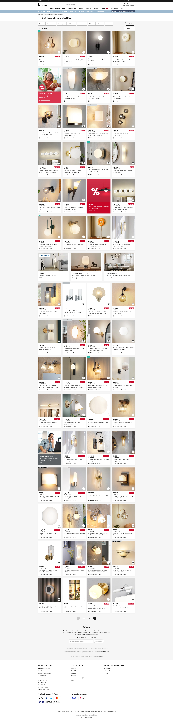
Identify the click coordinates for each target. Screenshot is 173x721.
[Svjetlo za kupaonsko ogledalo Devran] (123, 595)
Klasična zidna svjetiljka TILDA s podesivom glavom (72, 423)
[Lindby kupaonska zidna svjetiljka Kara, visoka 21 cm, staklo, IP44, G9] (98, 521)
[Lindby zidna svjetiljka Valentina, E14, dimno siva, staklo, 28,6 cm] (123, 521)
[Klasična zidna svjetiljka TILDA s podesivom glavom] (74, 411)
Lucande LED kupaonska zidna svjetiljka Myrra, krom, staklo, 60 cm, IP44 (49, 171)
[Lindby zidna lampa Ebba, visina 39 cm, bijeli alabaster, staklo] (74, 558)
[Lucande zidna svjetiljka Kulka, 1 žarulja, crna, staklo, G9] (123, 484)
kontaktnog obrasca (105, 651)
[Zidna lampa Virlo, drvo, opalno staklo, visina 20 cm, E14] (74, 233)
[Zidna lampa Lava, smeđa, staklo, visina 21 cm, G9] (49, 48)
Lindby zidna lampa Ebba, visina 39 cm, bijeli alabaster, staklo (74, 570)
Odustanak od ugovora (44, 668)
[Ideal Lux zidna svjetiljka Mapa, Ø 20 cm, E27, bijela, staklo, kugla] (123, 337)
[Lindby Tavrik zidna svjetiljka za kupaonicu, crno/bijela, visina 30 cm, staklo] (74, 374)
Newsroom (73, 673)
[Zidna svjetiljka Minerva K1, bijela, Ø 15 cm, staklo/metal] (74, 48)
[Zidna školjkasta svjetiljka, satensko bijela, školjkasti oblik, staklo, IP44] (98, 300)
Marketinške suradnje (76, 671)
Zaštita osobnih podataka (110, 671)
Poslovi (72, 680)
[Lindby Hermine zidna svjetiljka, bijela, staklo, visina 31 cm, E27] (74, 85)
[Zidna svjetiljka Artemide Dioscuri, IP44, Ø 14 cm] (98, 411)
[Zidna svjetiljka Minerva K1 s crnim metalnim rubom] (123, 85)
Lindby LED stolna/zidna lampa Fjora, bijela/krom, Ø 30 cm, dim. (122, 60)
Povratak (40, 678)
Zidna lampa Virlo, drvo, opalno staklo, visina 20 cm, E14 (73, 245)
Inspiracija (73, 675)
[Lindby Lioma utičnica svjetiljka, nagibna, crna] (49, 196)
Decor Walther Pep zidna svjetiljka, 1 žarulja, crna (97, 59)
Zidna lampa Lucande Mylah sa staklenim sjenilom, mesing (74, 534)
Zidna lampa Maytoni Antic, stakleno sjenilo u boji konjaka (73, 460)
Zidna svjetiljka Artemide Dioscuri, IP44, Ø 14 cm (98, 423)
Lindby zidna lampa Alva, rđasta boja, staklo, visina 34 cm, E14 (73, 208)
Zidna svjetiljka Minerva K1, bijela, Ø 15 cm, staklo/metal (73, 60)
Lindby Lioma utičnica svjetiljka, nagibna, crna (49, 208)
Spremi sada (92, 210)
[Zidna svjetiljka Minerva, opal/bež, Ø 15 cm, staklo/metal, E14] (98, 159)
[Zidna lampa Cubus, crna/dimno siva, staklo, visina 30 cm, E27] (123, 300)
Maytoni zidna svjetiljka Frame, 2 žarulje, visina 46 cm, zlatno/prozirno (98, 496)
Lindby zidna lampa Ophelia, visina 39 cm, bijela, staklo (122, 171)
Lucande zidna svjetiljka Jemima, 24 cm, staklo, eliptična (74, 349)
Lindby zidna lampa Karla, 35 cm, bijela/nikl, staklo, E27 (72, 134)
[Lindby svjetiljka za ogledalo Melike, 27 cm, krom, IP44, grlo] (74, 484)
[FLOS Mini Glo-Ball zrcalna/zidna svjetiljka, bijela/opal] (49, 521)
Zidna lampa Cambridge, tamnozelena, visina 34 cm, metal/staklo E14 (49, 245)
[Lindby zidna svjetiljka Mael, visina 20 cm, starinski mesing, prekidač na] (98, 558)
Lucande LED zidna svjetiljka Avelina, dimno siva (122, 386)
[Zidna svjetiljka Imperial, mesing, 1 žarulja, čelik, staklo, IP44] (123, 448)
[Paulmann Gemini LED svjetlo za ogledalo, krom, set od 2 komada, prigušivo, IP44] (74, 300)
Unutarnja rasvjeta (43, 14)
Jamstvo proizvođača (43, 689)
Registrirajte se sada (44, 100)
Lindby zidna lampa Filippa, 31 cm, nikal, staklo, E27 (49, 497)
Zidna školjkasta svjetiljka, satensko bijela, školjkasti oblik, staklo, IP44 (97, 312)
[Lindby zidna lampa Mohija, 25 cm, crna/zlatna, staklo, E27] (98, 85)
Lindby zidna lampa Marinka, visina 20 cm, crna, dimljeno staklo (49, 133)
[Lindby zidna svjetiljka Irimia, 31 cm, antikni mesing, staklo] (123, 558)
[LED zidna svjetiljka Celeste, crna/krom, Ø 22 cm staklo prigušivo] (49, 595)
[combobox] (86, 4)
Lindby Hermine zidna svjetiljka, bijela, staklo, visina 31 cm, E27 (73, 97)
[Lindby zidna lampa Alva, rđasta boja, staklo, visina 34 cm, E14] (74, 196)
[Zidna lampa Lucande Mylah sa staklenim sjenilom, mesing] (74, 521)
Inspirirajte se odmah (77, 278)
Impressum (106, 673)
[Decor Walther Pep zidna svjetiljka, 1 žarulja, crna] (98, 48)
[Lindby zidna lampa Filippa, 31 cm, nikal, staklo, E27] (49, 484)
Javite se (41, 462)
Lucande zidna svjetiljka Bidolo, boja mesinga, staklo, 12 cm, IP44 (97, 349)
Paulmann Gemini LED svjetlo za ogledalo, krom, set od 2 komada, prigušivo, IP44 (72, 311)
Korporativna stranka (43, 687)
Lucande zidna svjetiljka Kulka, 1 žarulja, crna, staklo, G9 (123, 497)
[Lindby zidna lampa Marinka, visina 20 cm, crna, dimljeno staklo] (49, 122)
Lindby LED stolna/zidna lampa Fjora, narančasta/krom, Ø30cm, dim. (97, 245)
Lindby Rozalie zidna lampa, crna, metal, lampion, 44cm (98, 460)
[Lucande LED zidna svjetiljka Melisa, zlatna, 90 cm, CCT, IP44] (49, 411)
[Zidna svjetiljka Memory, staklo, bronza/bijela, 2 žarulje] (49, 337)
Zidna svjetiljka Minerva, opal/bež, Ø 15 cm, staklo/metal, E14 (98, 170)
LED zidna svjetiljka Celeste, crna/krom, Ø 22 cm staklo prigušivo (49, 606)
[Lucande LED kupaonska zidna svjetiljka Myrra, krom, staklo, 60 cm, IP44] (49, 159)
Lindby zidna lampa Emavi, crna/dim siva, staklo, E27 (48, 312)
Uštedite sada (100, 11)
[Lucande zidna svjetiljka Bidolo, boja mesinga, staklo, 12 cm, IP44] (98, 337)
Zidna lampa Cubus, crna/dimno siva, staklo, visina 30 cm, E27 (122, 312)
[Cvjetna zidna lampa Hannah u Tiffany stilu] (74, 595)
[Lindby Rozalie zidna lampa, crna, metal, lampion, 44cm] (98, 448)
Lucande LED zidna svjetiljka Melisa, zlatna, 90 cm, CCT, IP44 (48, 423)
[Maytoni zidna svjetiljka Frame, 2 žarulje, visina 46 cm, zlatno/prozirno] (98, 484)
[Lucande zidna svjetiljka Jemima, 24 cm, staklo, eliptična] (74, 337)
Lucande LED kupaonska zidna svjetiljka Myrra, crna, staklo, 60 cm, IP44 (123, 208)
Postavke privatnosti (61, 711)
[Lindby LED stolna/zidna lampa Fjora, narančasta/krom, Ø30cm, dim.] (98, 233)
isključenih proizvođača (98, 656)
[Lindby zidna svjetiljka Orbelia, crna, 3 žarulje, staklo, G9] (123, 122)
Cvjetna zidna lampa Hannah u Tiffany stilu (73, 606)
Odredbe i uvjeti (108, 668)
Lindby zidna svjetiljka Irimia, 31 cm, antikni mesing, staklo (122, 570)
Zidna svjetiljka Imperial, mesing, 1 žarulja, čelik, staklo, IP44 (121, 460)
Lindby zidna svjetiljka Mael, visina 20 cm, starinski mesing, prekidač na (98, 570)
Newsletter (73, 668)
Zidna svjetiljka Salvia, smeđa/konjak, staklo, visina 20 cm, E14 (122, 423)
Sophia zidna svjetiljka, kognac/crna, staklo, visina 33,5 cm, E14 (97, 386)
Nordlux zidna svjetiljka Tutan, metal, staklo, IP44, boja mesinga (48, 570)
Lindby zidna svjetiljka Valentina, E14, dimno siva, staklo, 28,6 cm (122, 534)
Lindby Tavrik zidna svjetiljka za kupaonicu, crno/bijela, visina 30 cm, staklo (73, 386)
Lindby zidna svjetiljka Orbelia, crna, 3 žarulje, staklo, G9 (122, 134)
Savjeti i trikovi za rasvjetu (77, 678)
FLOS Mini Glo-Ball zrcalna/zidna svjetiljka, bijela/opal (47, 534)
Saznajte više (108, 278)
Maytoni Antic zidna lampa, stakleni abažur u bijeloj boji (122, 245)
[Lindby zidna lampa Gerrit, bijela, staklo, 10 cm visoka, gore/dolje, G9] (98, 122)
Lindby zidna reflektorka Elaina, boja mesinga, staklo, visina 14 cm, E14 (97, 607)
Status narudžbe (42, 675)
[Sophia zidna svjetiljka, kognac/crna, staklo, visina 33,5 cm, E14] (98, 374)
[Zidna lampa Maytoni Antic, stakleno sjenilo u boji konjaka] (74, 448)
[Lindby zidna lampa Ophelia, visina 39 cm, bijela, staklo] (123, 159)
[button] (59, 52)
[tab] (41, 24)
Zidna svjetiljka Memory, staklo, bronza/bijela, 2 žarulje (47, 348)
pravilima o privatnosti (93, 652)
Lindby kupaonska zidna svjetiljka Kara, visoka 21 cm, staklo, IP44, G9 (98, 534)
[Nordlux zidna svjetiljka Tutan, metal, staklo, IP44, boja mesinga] (49, 558)
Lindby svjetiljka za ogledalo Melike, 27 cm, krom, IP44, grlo (74, 497)
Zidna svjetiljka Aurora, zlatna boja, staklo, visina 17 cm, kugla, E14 (73, 171)
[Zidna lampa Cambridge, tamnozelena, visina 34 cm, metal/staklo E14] (49, 233)
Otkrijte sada (42, 278)
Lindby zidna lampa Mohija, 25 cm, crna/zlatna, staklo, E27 (97, 97)
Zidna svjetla (50, 14)
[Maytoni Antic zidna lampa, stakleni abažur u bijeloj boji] (123, 233)
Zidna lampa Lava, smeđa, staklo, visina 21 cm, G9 (49, 60)
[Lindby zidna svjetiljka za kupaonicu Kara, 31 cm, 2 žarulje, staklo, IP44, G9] (49, 374)
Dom (39, 14)
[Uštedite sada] (86, 11)
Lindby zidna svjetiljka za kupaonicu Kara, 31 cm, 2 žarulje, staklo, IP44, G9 (49, 386)
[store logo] (43, 4)
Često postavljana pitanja (44, 673)
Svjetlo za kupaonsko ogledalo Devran (123, 607)
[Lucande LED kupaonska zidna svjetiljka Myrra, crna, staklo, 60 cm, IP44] (123, 196)
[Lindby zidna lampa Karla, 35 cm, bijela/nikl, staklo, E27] (74, 122)
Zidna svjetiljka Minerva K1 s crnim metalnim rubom (121, 97)
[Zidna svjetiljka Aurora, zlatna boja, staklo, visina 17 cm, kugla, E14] (74, 159)
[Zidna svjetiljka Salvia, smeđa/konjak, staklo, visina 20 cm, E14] (123, 411)
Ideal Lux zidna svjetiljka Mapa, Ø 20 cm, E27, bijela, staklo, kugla (123, 348)
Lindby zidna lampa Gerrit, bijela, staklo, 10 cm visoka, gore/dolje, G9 (98, 134)
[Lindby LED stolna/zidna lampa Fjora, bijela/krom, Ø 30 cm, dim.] (123, 48)
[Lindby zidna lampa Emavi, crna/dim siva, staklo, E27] (49, 300)
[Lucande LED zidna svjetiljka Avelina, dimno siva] (123, 374)
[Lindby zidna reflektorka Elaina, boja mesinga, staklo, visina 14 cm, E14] (98, 595)
